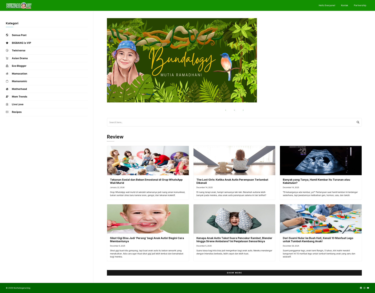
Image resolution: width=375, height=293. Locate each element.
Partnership (360, 5)
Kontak (344, 5)
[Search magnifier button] (358, 122)
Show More (234, 273)
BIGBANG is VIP (21, 42)
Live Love (17, 104)
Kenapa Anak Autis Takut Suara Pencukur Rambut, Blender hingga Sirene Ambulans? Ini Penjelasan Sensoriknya (234, 240)
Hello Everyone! (327, 5)
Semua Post (19, 35)
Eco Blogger (19, 65)
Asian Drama (20, 58)
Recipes (17, 111)
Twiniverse (18, 50)
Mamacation (19, 73)
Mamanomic (19, 81)
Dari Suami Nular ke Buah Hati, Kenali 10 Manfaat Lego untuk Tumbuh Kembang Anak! (318, 240)
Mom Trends (19, 96)
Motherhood (19, 89)
